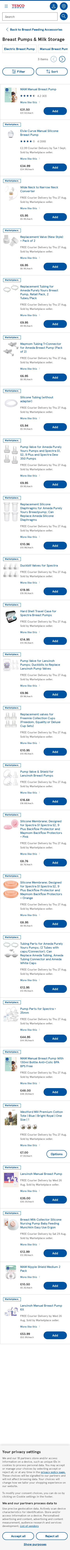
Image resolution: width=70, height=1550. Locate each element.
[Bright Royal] (29, 1127)
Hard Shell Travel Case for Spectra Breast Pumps (38, 613)
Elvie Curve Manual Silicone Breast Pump (39, 132)
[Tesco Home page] (18, 6)
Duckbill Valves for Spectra (39, 565)
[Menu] (6, 6)
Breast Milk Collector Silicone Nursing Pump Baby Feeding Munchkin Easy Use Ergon (40, 1223)
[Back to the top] (37, 1356)
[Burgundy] (35, 1127)
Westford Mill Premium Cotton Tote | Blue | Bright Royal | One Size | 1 (41, 1115)
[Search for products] (64, 16)
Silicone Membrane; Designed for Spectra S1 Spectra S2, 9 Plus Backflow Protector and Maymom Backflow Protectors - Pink (41, 829)
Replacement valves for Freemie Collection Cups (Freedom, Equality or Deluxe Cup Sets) (40, 720)
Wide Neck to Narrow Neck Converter (39, 189)
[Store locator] (64, 6)
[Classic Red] (23, 1127)
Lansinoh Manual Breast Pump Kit (41, 1307)
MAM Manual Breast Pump (38, 89)
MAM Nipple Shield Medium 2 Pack (40, 1268)
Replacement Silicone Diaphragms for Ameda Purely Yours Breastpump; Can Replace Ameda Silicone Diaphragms (41, 512)
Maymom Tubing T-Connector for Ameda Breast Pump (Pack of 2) (41, 347)
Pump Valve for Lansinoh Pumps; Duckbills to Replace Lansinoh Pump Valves (40, 664)
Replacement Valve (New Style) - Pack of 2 (41, 238)
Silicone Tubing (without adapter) (36, 399)
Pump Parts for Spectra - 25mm (38, 1010)
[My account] (54, 6)
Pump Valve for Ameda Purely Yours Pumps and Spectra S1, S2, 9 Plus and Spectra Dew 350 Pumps (40, 452)
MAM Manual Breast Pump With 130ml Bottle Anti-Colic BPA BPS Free (42, 1062)
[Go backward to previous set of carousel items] (54, 59)
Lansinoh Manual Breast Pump (41, 1173)
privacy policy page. (53, 1472)
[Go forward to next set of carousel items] (62, 59)
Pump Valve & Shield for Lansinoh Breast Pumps (36, 773)
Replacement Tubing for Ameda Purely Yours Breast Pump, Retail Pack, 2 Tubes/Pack (39, 292)
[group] (19, 49)
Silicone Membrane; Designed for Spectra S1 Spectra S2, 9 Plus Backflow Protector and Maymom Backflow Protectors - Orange (41, 890)
